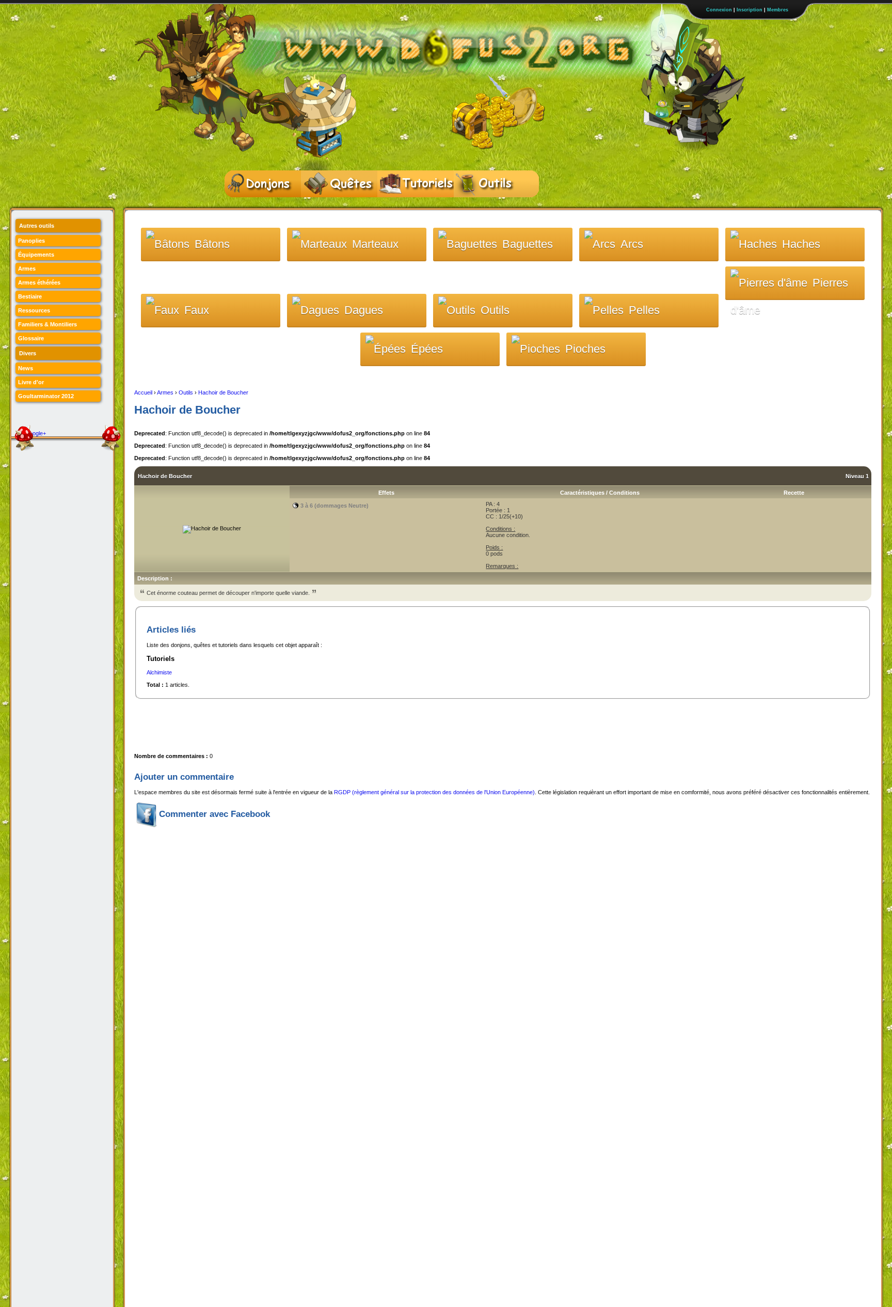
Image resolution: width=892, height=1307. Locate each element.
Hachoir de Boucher (223, 392)
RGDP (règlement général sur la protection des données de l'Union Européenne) (434, 792)
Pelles (644, 310)
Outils (495, 310)
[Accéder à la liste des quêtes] (339, 183)
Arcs (631, 244)
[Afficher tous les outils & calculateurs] (492, 183)
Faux (196, 310)
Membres (777, 9)
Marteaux (375, 244)
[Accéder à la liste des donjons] (263, 183)
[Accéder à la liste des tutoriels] (415, 183)
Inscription (749, 9)
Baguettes (527, 244)
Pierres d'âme (789, 288)
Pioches (585, 348)
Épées (427, 348)
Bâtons (212, 244)
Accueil (143, 392)
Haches (801, 244)
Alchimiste (159, 672)
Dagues (363, 310)
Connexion (719, 9)
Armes (165, 392)
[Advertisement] (322, 722)
